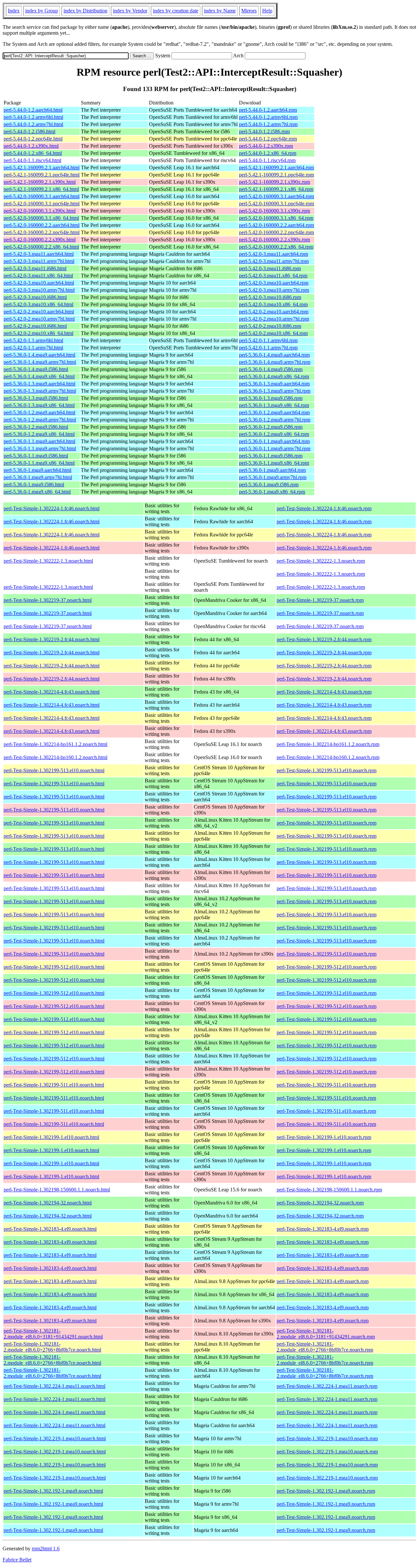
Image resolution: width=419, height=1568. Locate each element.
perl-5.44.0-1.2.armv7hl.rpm (268, 124)
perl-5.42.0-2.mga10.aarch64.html (39, 311)
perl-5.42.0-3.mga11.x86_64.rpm (273, 275)
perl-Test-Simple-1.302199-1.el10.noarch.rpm (324, 1137)
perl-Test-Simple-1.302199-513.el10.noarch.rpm (326, 770)
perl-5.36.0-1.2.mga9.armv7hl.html (40, 419)
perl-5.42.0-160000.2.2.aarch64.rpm (276, 225)
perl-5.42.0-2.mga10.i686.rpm (270, 326)
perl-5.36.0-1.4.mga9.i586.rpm (270, 369)
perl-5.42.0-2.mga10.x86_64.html (38, 333)
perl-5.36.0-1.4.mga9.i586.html (36, 369)
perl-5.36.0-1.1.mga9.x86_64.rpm (274, 463)
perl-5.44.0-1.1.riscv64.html (32, 160)
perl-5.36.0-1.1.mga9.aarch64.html (39, 441)
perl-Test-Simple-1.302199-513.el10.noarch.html (54, 770)
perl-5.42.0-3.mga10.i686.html (35, 297)
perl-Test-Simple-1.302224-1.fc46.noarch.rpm (324, 508)
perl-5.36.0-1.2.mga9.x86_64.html (39, 434)
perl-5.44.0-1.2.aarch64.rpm (268, 110)
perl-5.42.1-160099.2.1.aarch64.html (42, 167)
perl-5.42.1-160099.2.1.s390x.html (40, 182)
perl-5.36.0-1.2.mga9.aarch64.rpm (274, 412)
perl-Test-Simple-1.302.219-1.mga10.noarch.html (55, 1438)
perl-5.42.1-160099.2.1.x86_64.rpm (276, 189)
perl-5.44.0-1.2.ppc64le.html (33, 138)
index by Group (41, 10)
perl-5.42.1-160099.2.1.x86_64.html (41, 189)
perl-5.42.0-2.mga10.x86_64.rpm (273, 333)
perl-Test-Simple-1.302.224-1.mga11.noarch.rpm (327, 1386)
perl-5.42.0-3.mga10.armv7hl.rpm (274, 290)
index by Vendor (130, 10)
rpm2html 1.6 (46, 1548)
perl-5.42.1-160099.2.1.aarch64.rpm (276, 167)
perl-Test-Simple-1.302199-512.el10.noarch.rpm (326, 967)
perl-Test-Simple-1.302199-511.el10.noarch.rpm (326, 1085)
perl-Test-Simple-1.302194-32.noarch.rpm (320, 1202)
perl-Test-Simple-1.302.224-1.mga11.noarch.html (54, 1386)
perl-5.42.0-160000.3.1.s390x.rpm (274, 211)
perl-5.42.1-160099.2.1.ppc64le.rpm (276, 174)
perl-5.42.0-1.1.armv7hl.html (33, 347)
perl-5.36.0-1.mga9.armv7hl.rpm (272, 477)
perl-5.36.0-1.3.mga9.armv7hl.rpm (274, 391)
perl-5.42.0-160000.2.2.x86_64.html (41, 247)
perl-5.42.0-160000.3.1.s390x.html (40, 211)
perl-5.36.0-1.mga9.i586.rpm (269, 484)
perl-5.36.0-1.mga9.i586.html (34, 484)
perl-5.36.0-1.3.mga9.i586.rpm (270, 398)
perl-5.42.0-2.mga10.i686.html (35, 326)
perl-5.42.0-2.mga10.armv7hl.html (39, 319)
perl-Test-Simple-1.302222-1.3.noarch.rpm (321, 561)
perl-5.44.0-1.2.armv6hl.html (33, 117)
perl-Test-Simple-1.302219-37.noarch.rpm (320, 600)
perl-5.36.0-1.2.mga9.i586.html (36, 427)
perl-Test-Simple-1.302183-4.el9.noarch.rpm (323, 1229)
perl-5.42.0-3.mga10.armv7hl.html (39, 290)
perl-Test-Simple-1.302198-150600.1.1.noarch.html (57, 1189)
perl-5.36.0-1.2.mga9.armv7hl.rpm (274, 419)
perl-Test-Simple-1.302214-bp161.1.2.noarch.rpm (328, 744)
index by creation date (175, 10)
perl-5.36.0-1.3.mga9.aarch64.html (39, 383)
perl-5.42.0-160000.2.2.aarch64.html (42, 225)
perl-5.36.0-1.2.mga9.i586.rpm (270, 427)
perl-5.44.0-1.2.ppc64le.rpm (268, 138)
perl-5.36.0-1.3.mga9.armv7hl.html (40, 391)
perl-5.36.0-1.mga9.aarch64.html (37, 470)
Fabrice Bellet (17, 1559)
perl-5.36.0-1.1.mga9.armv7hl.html (40, 448)
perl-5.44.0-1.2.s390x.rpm (266, 146)
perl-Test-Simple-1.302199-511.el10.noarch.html (54, 1085)
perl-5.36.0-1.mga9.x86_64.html (37, 492)
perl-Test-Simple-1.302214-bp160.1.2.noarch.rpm (328, 757)
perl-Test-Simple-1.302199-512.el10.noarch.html (54, 967)
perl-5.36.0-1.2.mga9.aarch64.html (39, 412)
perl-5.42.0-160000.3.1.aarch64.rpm (276, 196)
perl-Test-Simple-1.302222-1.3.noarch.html (48, 561)
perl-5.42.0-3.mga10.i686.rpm (270, 297)
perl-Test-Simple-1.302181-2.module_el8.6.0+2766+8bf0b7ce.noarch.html (52, 1347)
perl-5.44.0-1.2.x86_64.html (33, 153)
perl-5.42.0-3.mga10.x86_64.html (38, 304)
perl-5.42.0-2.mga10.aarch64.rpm (273, 311)
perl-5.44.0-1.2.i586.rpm (264, 131)
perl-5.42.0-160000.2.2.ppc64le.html (42, 232)
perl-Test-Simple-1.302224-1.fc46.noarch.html (52, 508)
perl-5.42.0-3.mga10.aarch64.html (39, 283)
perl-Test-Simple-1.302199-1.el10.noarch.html (51, 1137)
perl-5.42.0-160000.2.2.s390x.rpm (274, 239)
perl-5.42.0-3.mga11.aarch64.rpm (273, 254)
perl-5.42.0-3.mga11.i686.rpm (270, 268)
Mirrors (249, 10)
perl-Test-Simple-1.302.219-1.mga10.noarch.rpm (327, 1438)
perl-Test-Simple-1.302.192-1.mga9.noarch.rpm (326, 1491)
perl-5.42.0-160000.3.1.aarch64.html (42, 196)
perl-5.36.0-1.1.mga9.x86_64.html (39, 463)
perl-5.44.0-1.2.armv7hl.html (33, 124)
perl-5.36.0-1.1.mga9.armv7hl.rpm (274, 448)
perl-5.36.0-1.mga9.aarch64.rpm (272, 470)
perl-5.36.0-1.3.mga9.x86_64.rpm (274, 405)
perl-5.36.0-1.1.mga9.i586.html (36, 455)
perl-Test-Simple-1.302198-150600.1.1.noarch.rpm (329, 1189)
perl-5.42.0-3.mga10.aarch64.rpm (273, 283)
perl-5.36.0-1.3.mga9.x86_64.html (39, 405)
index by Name (220, 10)
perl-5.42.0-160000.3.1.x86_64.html (41, 218)
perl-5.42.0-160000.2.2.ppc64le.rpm (276, 232)
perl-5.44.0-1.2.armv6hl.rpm (268, 117)
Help (267, 10)
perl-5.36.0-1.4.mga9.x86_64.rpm (274, 376)
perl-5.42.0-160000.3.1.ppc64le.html (42, 203)
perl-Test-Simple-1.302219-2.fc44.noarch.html (52, 639)
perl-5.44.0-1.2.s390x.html (31, 146)
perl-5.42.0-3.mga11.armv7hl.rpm (274, 261)
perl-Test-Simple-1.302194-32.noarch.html (48, 1202)
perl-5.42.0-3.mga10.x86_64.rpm (273, 304)
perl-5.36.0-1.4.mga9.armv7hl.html (40, 362)
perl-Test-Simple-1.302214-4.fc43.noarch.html (52, 692)
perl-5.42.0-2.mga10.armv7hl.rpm (274, 319)
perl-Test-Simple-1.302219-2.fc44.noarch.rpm (324, 639)
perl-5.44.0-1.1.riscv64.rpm (267, 160)
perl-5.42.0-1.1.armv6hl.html (33, 340)
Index (14, 10)
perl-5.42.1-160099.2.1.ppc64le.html (42, 174)
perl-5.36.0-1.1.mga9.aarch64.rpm (274, 441)
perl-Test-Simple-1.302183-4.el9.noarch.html (50, 1229)
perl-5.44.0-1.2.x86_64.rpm (267, 153)
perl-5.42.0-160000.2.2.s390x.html (40, 239)
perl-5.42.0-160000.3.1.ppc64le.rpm (276, 203)
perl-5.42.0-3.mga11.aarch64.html (39, 254)
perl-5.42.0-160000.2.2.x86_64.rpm (276, 247)
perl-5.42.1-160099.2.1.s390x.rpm (274, 182)
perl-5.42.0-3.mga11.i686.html (35, 268)
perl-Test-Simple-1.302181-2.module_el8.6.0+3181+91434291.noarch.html (53, 1333)
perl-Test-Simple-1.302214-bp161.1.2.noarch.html (55, 744)
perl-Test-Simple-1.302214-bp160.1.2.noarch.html (55, 757)
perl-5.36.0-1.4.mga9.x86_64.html (39, 376)
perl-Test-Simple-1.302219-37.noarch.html (48, 600)
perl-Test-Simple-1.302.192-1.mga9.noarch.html (53, 1491)
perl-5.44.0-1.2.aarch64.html (33, 110)
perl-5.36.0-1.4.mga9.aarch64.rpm (274, 355)
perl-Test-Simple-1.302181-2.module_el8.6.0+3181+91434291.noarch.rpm (326, 1333)
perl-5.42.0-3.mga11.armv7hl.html (39, 261)
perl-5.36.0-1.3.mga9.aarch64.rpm (274, 383)
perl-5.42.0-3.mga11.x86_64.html (38, 275)
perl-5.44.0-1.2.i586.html (29, 131)
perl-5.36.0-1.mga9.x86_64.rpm (272, 492)
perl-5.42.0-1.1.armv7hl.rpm (268, 347)
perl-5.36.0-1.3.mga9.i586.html (36, 398)
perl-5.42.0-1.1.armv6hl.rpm (268, 340)
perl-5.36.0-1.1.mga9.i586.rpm (270, 455)
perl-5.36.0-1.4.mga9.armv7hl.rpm (274, 362)
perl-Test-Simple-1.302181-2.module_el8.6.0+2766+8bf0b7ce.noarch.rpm (325, 1347)
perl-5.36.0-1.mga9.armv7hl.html (38, 477)
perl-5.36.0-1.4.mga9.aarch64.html (39, 355)
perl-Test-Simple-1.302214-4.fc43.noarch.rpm (324, 692)
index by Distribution (85, 10)
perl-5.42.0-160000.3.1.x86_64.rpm (276, 218)
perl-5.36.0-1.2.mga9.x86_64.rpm (274, 434)
